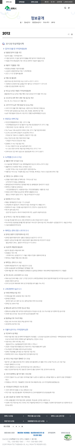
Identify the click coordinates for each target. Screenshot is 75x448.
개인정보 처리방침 (23, 433)
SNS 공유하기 (69, 34)
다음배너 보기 (19, 426)
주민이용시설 (34, 416)
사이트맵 (59, 2)
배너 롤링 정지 (16, 426)
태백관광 (21, 2)
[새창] (67, 437)
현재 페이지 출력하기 (71, 34)
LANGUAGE (68, 1)
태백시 (8, 416)
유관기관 (9, 421)
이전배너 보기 (13, 426)
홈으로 (47, 2)
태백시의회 (34, 2)
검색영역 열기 (65, 7)
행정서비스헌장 (9, 433)
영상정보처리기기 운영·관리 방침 (37, 434)
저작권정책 (51, 433)
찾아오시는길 (65, 433)
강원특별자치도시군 (36, 421)
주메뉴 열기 (69, 7)
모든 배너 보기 (22, 426)
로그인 (53, 2)
